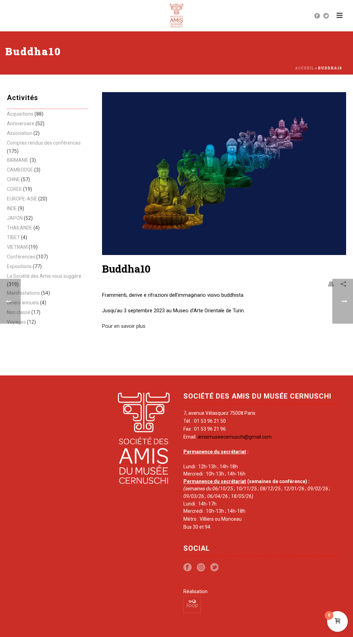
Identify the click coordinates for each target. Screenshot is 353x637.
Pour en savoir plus (123, 326)
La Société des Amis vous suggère (44, 276)
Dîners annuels (23, 302)
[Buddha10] (224, 173)
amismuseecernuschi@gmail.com (235, 437)
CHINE (13, 179)
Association (19, 133)
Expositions (19, 266)
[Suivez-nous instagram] (201, 567)
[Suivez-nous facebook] (187, 567)
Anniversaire (20, 123)
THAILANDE (19, 228)
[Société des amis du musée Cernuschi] (176, 15)
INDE (12, 208)
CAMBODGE (20, 170)
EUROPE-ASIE (22, 199)
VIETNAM (17, 247)
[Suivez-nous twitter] (214, 567)
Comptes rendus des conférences (44, 143)
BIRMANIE (18, 160)
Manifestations (23, 293)
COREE (14, 189)
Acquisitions (20, 114)
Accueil (304, 68)
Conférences (21, 256)
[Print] (331, 284)
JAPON (15, 218)
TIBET (13, 237)
